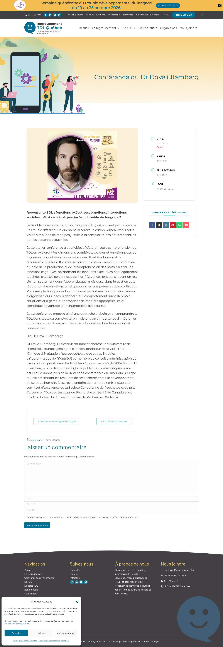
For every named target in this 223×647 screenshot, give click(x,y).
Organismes (168, 28)
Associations (30, 593)
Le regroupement (104, 28)
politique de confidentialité (17, 623)
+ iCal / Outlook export (114, 421)
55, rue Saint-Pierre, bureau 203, (177, 570)
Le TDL (127, 28)
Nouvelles (75, 570)
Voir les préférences (66, 633)
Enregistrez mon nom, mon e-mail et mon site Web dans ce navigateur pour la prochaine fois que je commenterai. (83, 517)
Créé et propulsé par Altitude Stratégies (139, 641)
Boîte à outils (148, 28)
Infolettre (75, 578)
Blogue (74, 574)
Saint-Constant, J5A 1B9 (173, 575)
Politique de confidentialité (25, 641)
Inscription (162, 175)
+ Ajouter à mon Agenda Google (57, 421)
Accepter (16, 633)
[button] (76, 601)
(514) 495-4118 (34, 14)
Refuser (41, 633)
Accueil (84, 28)
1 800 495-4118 (171, 586)
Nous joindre (188, 28)
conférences (53, 440)
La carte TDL (31, 585)
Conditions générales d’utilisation (54, 641)
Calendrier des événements (39, 578)
